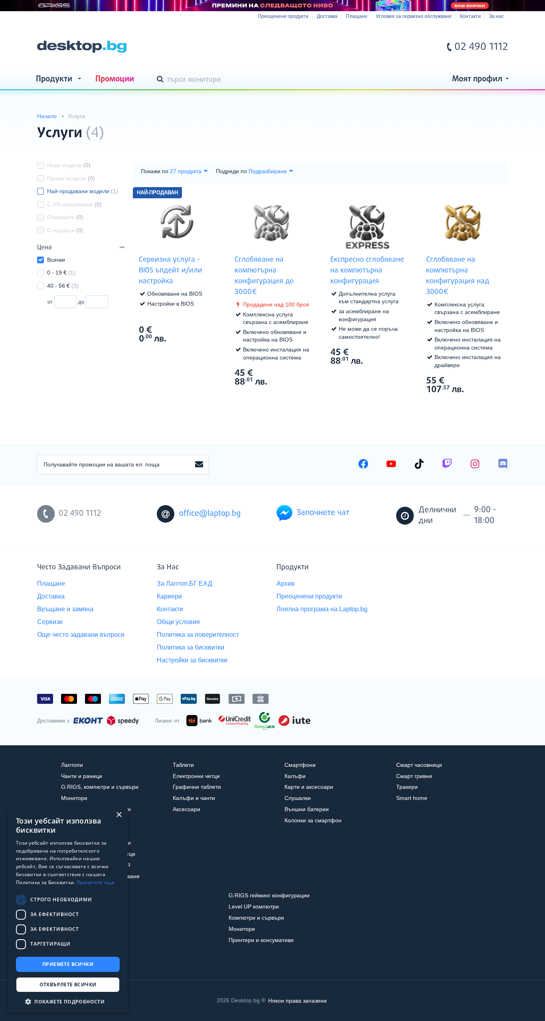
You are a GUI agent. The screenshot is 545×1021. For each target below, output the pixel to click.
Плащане (356, 16)
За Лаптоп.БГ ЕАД (184, 583)
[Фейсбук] (363, 465)
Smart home (411, 798)
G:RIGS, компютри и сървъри (99, 787)
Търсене (161, 80)
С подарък (65, 230)
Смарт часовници (419, 765)
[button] (68, 1001)
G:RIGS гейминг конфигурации (269, 895)
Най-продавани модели (82, 191)
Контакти (470, 16)
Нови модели (69, 165)
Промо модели (71, 178)
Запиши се (199, 465)
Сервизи (50, 621)
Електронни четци (196, 776)
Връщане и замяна (65, 609)
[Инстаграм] (475, 465)
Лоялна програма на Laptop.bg (321, 609)
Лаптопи (72, 765)
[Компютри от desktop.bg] (81, 47)
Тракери (407, 787)
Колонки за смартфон (313, 820)
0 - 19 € (61, 272)
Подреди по (231, 171)
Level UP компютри (254, 906)
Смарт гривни (414, 776)
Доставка (327, 16)
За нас (496, 16)
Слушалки (297, 798)
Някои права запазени (297, 1000)
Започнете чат (323, 513)
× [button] (119, 815)
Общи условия (178, 621)
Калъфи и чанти (194, 798)
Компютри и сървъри (256, 917)
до (81, 302)
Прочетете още (96, 882)
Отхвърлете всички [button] (68, 984)
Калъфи (295, 776)
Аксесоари (186, 809)
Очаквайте (65, 217)
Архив (285, 583)
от (50, 302)
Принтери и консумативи (261, 940)
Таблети (183, 765)
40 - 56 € (63, 285)
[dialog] (68, 909)
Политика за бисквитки (190, 647)
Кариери (169, 596)
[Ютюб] (391, 465)
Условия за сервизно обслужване (414, 16)
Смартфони (300, 765)
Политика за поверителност (198, 634)
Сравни (182, 354)
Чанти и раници (81, 776)
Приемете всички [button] (67, 964)
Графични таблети (197, 787)
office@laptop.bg (210, 514)
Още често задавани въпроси (80, 634)
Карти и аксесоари (308, 787)
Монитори (74, 798)
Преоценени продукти (283, 16)
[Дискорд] (503, 465)
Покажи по (154, 171)
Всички (56, 260)
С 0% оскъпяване (74, 204)
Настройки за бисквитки (192, 660)
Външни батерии (306, 809)
